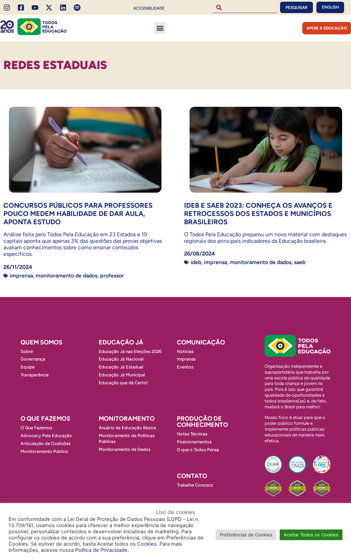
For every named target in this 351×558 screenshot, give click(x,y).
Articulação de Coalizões (46, 443)
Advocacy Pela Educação (46, 435)
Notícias (185, 351)
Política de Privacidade (101, 550)
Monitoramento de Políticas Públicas (127, 438)
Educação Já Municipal (122, 374)
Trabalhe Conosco (195, 485)
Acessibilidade (149, 8)
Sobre (27, 351)
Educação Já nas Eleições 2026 (130, 351)
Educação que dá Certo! (123, 382)
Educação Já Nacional (121, 359)
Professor (112, 275)
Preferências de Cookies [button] (246, 534)
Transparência (35, 374)
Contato (192, 476)
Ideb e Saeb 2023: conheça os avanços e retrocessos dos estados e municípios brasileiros (258, 213)
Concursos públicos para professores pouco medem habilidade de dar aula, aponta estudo (78, 213)
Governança (33, 359)
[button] (160, 28)
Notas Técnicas (192, 433)
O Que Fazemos (36, 427)
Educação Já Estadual (121, 366)
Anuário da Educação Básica (127, 427)
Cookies (147, 544)
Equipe (28, 366)
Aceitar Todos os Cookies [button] (311, 534)
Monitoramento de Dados (66, 275)
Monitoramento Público (44, 451)
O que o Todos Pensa (198, 449)
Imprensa (21, 275)
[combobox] (245, 7)
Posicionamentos (194, 441)
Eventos (185, 366)
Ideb (196, 262)
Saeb (299, 262)
